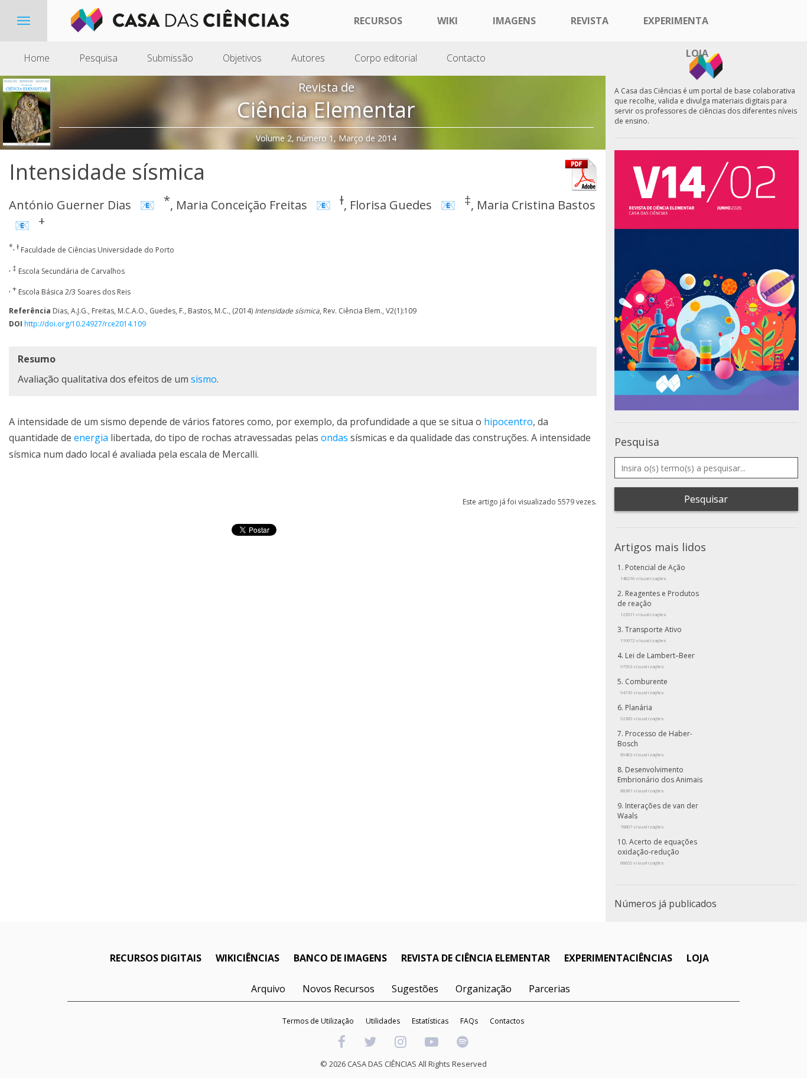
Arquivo (268, 988)
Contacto (466, 57)
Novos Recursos (338, 988)
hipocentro (508, 421)
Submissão (170, 57)
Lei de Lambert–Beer (657, 659)
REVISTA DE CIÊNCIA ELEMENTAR (475, 957)
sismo (204, 379)
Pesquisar (706, 499)
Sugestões (415, 988)
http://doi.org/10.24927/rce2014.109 (85, 324)
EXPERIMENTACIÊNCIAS (618, 957)
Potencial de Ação (652, 571)
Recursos (378, 20)
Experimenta (675, 20)
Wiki (447, 20)
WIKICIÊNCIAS (247, 957)
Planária (642, 712)
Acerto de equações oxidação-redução (657, 851)
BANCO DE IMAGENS (340, 957)
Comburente (644, 685)
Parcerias (549, 988)
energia (91, 437)
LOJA (697, 957)
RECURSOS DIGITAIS (155, 957)
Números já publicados (665, 903)
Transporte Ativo (651, 633)
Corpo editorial (385, 57)
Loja (697, 53)
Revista (589, 20)
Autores (308, 57)
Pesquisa (98, 57)
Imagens (514, 20)
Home (37, 57)
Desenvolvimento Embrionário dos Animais (659, 779)
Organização (483, 988)
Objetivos (242, 57)
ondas (334, 437)
